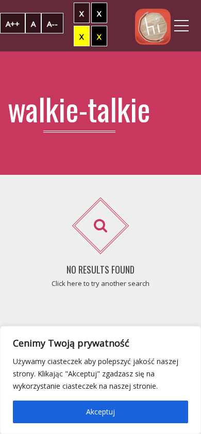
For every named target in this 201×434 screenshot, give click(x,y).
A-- (52, 24)
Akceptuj (100, 412)
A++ (13, 24)
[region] (100, 380)
